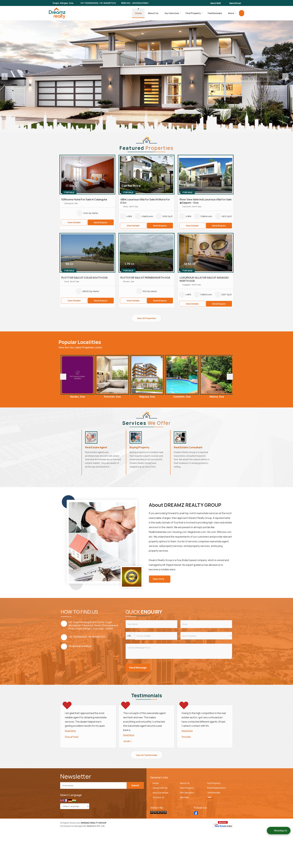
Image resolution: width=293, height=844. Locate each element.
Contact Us (158, 797)
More (231, 13)
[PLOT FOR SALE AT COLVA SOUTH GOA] (87, 252)
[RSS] (210, 797)
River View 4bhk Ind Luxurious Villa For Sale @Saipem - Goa (206, 201)
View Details (74, 222)
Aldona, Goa (173, 396)
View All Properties (146, 318)
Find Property (193, 13)
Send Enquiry (101, 222)
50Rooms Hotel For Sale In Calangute (84, 199)
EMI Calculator (187, 792)
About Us (153, 13)
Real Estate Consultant (188, 447)
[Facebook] (196, 813)
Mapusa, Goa (104, 396)
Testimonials (214, 13)
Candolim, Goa (139, 396)
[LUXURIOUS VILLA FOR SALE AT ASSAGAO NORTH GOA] (205, 252)
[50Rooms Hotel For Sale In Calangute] (87, 174)
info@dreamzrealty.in (80, 646)
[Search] (241, 13)
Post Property (187, 787)
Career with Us (160, 787)
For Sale (69, 192)
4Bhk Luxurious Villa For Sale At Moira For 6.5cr (145, 201)
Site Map (184, 797)
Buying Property (139, 447)
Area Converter (160, 792)
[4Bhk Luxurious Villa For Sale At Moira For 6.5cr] (146, 174)
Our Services (172, 13)
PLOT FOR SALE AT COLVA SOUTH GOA (84, 277)
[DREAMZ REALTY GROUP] (57, 13)
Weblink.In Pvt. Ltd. (96, 825)
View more (158, 579)
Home (138, 13)
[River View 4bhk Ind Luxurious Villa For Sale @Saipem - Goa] (205, 174)
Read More (70, 730)
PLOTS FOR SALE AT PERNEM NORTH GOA (145, 277)
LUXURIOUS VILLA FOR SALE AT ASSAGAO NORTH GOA (204, 279)
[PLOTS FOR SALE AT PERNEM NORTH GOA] (146, 252)
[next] (230, 377)
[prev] (63, 377)
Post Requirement (216, 787)
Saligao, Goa (208, 396)
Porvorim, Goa (69, 396)
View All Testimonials (146, 755)
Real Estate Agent (96, 447)
